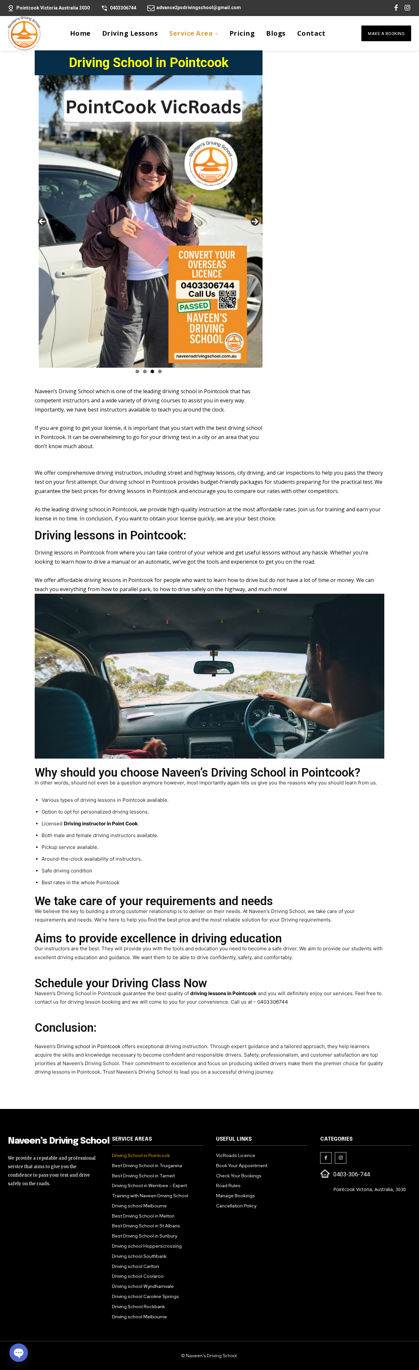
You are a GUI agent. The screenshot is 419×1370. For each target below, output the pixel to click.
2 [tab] (145, 371)
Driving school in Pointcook (88, 1046)
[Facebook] (396, 8)
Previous (42, 221)
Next (255, 221)
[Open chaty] (18, 1353)
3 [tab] (152, 371)
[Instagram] (407, 8)
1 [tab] (137, 371)
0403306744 (272, 1002)
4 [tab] (160, 371)
